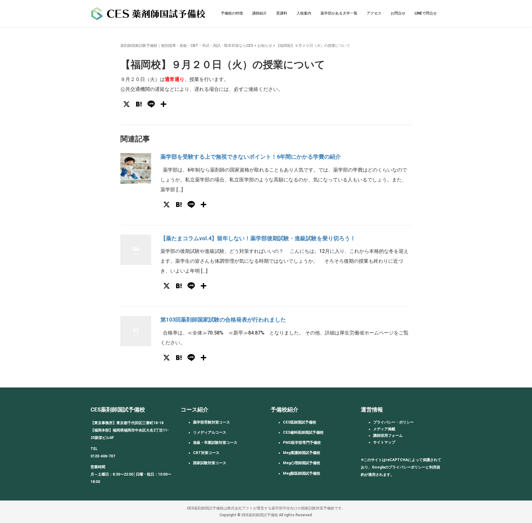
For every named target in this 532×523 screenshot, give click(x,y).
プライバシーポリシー (407, 467)
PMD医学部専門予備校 (302, 442)
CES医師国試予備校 (299, 422)
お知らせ (264, 45)
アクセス (374, 13)
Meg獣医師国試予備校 (301, 473)
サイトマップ (384, 442)
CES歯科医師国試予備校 (303, 432)
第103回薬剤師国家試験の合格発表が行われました (223, 319)
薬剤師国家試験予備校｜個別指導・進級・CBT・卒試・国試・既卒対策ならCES (186, 45)
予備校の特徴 (232, 13)
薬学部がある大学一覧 (338, 13)
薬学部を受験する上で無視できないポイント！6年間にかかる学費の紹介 (250, 156)
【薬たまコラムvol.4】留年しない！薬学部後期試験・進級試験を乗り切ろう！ (258, 238)
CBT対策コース (206, 453)
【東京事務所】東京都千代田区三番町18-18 (127, 423)
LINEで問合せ (426, 13)
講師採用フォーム (388, 435)
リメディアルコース (209, 432)
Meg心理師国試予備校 (301, 463)
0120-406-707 (103, 456)
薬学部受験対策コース (211, 422)
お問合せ (398, 13)
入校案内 (303, 13)
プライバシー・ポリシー (393, 422)
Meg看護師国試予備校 (301, 453)
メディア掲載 (384, 429)
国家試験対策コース (209, 463)
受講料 (281, 13)
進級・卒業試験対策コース (215, 442)
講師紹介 (259, 13)
